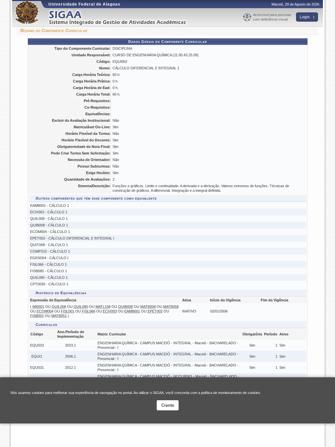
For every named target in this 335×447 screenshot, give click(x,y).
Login (305, 17)
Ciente (167, 405)
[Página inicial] (122, 18)
